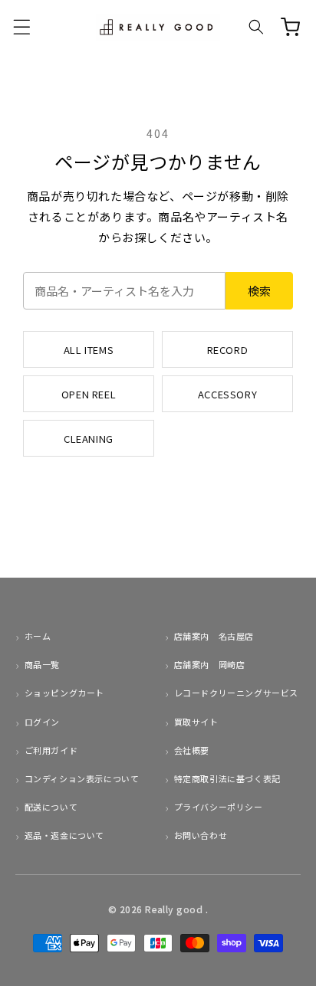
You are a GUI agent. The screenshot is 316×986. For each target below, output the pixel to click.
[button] (21, 26)
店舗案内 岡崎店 (209, 664)
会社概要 (191, 750)
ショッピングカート (64, 692)
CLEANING (89, 438)
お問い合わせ (200, 835)
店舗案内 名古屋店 (214, 636)
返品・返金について (64, 835)
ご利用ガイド (51, 750)
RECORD (228, 349)
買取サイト (196, 722)
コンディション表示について (82, 778)
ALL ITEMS (89, 349)
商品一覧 (42, 664)
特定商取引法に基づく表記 (227, 778)
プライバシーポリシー (218, 807)
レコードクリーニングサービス (236, 692)
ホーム (38, 636)
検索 (259, 291)
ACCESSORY (227, 394)
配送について (51, 807)
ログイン (42, 722)
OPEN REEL (88, 394)
